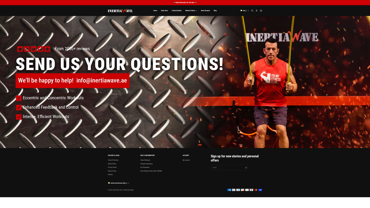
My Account (186, 160)
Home (155, 10)
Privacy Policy (112, 167)
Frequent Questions (146, 164)
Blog (215, 10)
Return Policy (112, 171)
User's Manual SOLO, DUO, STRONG (151, 171)
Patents (110, 174)
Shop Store (164, 10)
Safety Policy (112, 164)
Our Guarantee (144, 167)
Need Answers (205, 10)
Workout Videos (190, 10)
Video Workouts (145, 160)
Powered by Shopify (128, 190)
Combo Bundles (177, 10)
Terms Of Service (113, 160)
